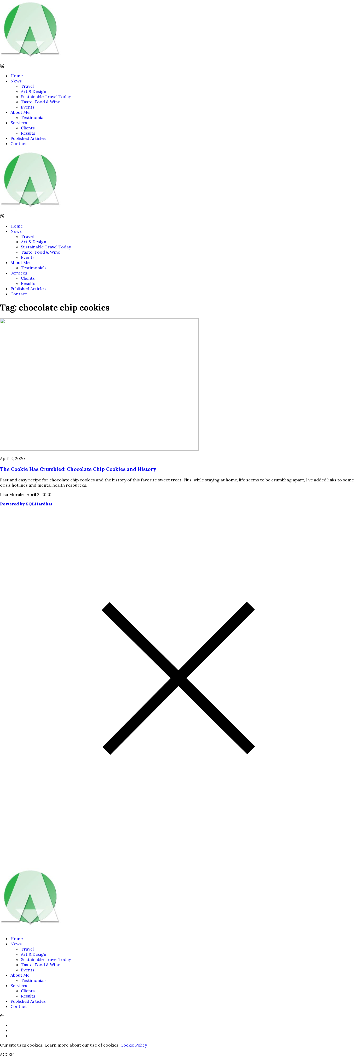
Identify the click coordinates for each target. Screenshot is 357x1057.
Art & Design (33, 91)
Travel (27, 86)
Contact (18, 143)
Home (16, 75)
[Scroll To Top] (2, 1015)
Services (18, 122)
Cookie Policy (133, 1045)
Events (27, 107)
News (16, 80)
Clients (28, 127)
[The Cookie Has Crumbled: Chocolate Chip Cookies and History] (99, 449)
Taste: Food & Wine (40, 101)
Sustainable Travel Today (46, 96)
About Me (20, 112)
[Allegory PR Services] (31, 61)
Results (28, 133)
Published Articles (28, 138)
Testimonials (34, 117)
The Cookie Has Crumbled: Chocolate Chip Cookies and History (78, 469)
